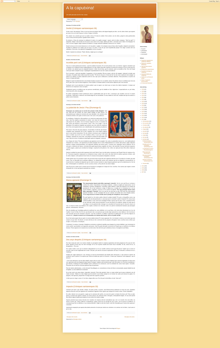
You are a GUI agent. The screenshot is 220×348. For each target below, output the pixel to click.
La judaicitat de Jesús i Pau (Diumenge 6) (83, 107)
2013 (143, 115)
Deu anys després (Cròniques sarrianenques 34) (86, 240)
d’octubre (145, 125)
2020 (143, 101)
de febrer (145, 139)
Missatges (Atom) (77, 319)
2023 (143, 95)
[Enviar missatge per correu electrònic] (89, 55)
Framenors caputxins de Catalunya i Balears (147, 61)
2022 (143, 97)
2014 (143, 113)
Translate (77, 21)
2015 (143, 111)
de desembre (146, 121)
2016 (143, 109)
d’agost (145, 129)
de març (145, 137)
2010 (143, 166)
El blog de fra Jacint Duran (147, 69)
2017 (143, 107)
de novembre (146, 123)
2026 (143, 89)
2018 (143, 105)
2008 (143, 170)
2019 (143, 103)
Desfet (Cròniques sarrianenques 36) (81, 28)
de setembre (146, 127)
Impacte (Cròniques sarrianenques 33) (82, 286)
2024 (143, 93)
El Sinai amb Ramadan (146, 83)
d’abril (144, 135)
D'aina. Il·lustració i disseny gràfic (145, 80)
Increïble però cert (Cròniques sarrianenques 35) (86, 63)
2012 (143, 117)
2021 (143, 99)
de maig (145, 133)
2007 (143, 172)
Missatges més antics (129, 316)
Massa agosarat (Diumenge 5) (78, 180)
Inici (101, 316)
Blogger (118, 328)
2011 (143, 119)
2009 (143, 168)
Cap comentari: (84, 55)
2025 (143, 91)
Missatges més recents (72, 316)
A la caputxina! (80, 7)
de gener (145, 163)
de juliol (145, 131)
